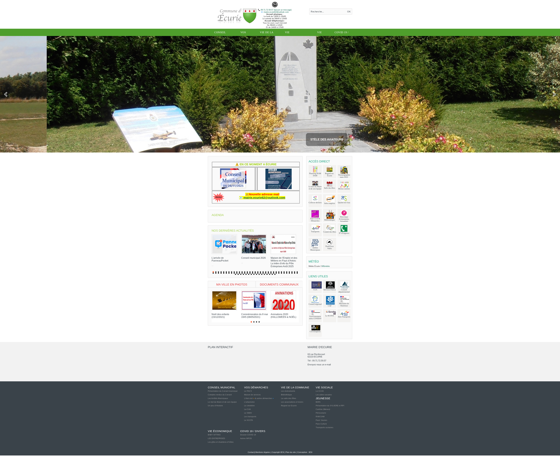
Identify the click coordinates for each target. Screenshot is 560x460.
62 (286, 273)
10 (236, 272)
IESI (310, 452)
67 (235, 274)
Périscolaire (321, 413)
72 (248, 274)
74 (253, 274)
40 (229, 273)
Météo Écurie (314, 266)
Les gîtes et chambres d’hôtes (221, 442)
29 (286, 272)
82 (274, 274)
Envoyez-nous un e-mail (319, 364)
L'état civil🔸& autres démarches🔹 (259, 398)
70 (243, 274)
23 (271, 272)
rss (335, 370)
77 (261, 274)
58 (276, 273)
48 (250, 273)
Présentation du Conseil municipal (223, 391)
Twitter (316, 370)
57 (273, 273)
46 (244, 273)
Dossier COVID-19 (248, 435)
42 (234, 273)
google (310, 370)
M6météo (326, 266)
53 (263, 273)
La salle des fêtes (288, 398)
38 (223, 273)
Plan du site (291, 452)
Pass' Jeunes (321, 420)
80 (269, 274)
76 (259, 274)
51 (257, 273)
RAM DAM (320, 417)
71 (246, 274)
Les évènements (288, 391)
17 (255, 272)
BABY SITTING (214, 435)
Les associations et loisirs (292, 402)
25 (276, 272)
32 (294, 272)
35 (215, 273)
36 (218, 273)
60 (281, 273)
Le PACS (248, 391)
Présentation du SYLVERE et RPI (330, 406)
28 (284, 272)
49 (252, 273)
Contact (251, 452)
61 (284, 273)
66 (297, 273)
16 (252, 272)
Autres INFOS (246, 438)
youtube (342, 370)
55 (268, 273)
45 (242, 273)
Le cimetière (249, 406)
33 (297, 272)
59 (278, 273)
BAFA (318, 402)
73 (251, 274)
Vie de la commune (295, 387)
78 (264, 274)
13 (244, 272)
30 (289, 272)
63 (289, 273)
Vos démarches (256, 387)
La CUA (247, 409)
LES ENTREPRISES (216, 438)
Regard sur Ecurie (289, 406)
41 (231, 273)
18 (257, 272)
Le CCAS (320, 391)
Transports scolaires (324, 427)
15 (250, 272)
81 (272, 274)
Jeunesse (323, 398)
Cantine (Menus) (323, 409)
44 (239, 273)
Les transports (250, 417)
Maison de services (252, 395)
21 (265, 272)
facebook (329, 370)
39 (226, 273)
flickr (322, 370)
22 (268, 272)
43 (236, 273)
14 (247, 272)
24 (273, 272)
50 (255, 273)
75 (256, 274)
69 (240, 274)
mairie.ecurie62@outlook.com (276, 12)
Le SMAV (248, 413)
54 (265, 273)
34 (213, 273)
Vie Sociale (324, 387)
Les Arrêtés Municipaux (218, 398)
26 (278, 272)
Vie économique (220, 431)
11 (239, 272)
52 (260, 273)
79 (267, 274)
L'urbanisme (249, 402)
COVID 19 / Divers (252, 431)
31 (292, 272)
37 (221, 273)
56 (271, 273)
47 (247, 273)
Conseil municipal (221, 387)
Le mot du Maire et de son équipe (222, 402)
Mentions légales (262, 452)
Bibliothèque (286, 395)
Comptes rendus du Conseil (220, 395)
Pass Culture (321, 424)
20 (263, 272)
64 (292, 273)
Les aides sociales (324, 395)
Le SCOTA (248, 420)
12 (242, 272)
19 (260, 272)
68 (238, 274)
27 (281, 272)
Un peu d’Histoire (215, 406)
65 (294, 273)
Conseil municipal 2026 (253, 258)
